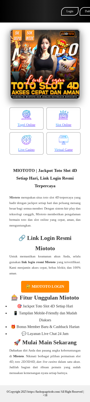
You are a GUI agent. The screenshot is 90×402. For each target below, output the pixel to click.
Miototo (14, 197)
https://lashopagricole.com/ (43, 391)
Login (69, 11)
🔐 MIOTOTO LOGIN (45, 286)
